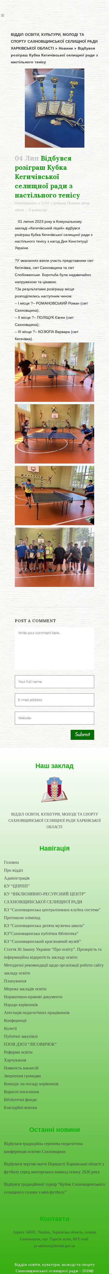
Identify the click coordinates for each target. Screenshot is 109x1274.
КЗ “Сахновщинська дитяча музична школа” (44, 925)
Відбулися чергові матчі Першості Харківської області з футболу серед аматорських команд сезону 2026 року (54, 1168)
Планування (15, 981)
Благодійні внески (20, 1107)
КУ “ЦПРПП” (17, 886)
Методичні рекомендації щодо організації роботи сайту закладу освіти (54, 969)
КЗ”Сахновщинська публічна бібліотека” (41, 933)
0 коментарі (38, 210)
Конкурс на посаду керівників (31, 1084)
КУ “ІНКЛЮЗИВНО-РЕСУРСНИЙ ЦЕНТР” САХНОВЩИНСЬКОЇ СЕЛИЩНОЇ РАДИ (45, 898)
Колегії (10, 1028)
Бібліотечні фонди (20, 1099)
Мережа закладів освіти (25, 989)
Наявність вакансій (21, 1068)
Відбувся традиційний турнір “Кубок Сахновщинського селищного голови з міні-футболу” (54, 1188)
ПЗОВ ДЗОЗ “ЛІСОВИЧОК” (30, 1044)
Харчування (15, 1060)
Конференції (15, 1020)
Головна (11, 862)
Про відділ (13, 870)
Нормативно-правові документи (33, 997)
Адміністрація (16, 878)
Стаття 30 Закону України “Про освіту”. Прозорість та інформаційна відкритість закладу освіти (53, 953)
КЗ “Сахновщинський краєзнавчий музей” (42, 941)
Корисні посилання (21, 1091)
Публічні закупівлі (21, 1036)
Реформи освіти (18, 1052)
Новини (73, 203)
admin (19, 210)
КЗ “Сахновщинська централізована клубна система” (52, 910)
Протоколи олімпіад (22, 917)
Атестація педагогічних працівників (37, 1012)
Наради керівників (21, 1004)
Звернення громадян (22, 1076)
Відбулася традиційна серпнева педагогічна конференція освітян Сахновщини (43, 1147)
